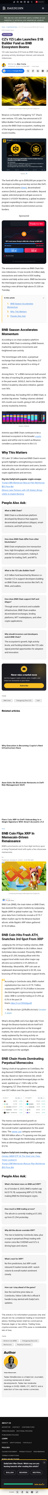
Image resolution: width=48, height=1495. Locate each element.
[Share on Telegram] (43, 71)
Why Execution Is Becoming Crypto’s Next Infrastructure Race (22, 746)
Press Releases (8, 1431)
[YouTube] (21, 2)
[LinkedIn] (25, 2)
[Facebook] (18, 2)
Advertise (6, 1427)
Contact (16, 1427)
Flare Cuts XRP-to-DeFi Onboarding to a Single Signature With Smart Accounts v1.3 (23, 820)
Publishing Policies (10, 1435)
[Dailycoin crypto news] (13, 8)
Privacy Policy (25, 1452)
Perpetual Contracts (24, 1345)
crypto (38, 436)
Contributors (28, 1427)
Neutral (37, 1472)
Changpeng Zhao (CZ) (23, 700)
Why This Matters (18, 311)
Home (3, 27)
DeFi (38, 700)
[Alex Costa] (4, 65)
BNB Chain (7, 700)
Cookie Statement (9, 1452)
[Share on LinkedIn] (38, 71)
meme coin (17, 1131)
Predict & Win (36, 224)
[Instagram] (28, 2)
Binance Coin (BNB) (10, 1341)
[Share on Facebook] (33, 71)
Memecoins (8, 1345)
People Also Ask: (18, 316)
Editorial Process (24, 1431)
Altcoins (7, 34)
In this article (9, 298)
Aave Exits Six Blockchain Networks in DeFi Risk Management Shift (23, 783)
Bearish (23, 1472)
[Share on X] (28, 71)
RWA (24, 187)
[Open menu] (43, 8)
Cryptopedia (15, 1443)
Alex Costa (21, 64)
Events (5, 1443)
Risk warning (39, 1452)
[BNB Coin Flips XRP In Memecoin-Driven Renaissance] (11, 1369)
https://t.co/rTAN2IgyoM (21, 1003)
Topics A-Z (27, 1443)
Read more (8, 1394)
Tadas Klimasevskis (11, 857)
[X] (32, 2)
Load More (24, 1406)
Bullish (10, 1472)
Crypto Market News (11, 27)
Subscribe (24, 686)
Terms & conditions (10, 1455)
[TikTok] (14, 2)
